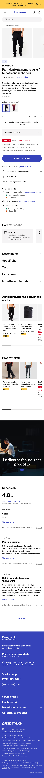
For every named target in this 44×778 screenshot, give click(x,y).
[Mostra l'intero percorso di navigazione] (3, 26)
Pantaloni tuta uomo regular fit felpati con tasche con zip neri (10, 327)
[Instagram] (18, 684)
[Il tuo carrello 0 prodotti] (39, 12)
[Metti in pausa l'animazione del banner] (36, 4)
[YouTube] (13, 684)
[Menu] (4, 12)
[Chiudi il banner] (40, 4)
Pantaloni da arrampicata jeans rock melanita (28, 384)
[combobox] (22, 132)
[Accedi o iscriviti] (34, 12)
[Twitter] (8, 684)
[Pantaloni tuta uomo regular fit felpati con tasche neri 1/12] (17, 43)
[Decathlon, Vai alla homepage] (19, 12)
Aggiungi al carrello (22, 158)
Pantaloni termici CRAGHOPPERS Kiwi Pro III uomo (10, 384)
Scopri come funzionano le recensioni (15, 503)
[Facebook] (4, 684)
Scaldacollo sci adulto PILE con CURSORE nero (27, 326)
